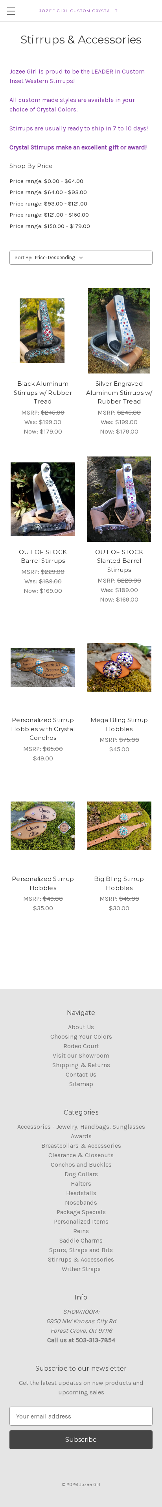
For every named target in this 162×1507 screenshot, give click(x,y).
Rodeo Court (81, 1046)
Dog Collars (81, 1174)
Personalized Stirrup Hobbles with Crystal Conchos (43, 728)
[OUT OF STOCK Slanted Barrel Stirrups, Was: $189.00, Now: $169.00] (119, 499)
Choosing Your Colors (81, 1036)
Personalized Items (81, 1221)
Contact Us (81, 1074)
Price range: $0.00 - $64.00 (46, 181)
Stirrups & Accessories (81, 1259)
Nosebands (81, 1202)
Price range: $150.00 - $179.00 (49, 226)
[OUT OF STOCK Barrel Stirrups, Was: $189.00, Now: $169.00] (43, 499)
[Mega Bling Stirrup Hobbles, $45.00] (119, 667)
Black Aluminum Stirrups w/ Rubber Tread (43, 392)
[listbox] (61, 257)
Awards (81, 1136)
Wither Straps (81, 1269)
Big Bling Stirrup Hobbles (119, 883)
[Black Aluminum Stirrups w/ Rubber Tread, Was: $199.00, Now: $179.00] (43, 330)
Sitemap (81, 1084)
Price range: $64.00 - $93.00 (48, 192)
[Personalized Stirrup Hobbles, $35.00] (43, 826)
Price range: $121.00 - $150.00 (49, 214)
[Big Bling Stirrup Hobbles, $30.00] (119, 826)
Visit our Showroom (81, 1055)
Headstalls (81, 1193)
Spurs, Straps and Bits (81, 1250)
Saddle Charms (81, 1240)
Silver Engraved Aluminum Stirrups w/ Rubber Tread (119, 392)
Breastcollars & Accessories (81, 1145)
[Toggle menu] (11, 11)
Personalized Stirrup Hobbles (43, 883)
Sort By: (23, 257)
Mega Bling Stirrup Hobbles (119, 724)
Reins (81, 1231)
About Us (81, 1027)
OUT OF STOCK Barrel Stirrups (43, 556)
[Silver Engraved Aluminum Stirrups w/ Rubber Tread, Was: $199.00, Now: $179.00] (119, 330)
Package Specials (81, 1212)
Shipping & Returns (81, 1065)
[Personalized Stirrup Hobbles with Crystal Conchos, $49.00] (43, 667)
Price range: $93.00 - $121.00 (48, 203)
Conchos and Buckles (81, 1164)
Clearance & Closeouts (81, 1155)
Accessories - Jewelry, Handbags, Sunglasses (81, 1126)
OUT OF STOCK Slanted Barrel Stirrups (119, 560)
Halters (81, 1183)
